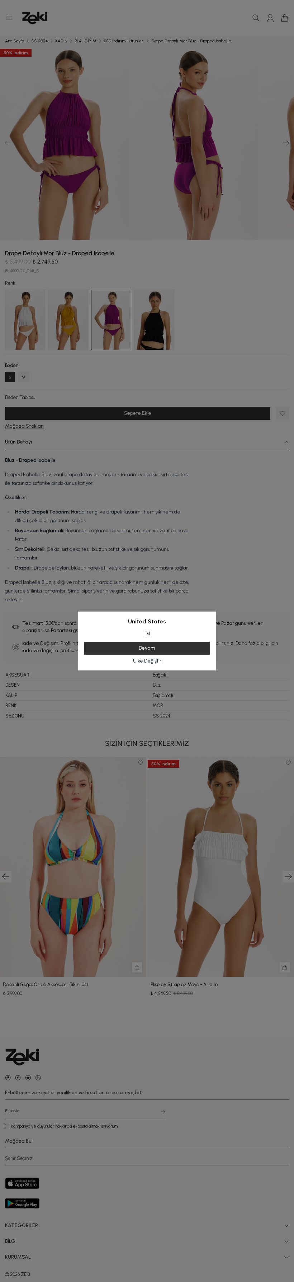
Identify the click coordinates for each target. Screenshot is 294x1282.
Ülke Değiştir (147, 661)
